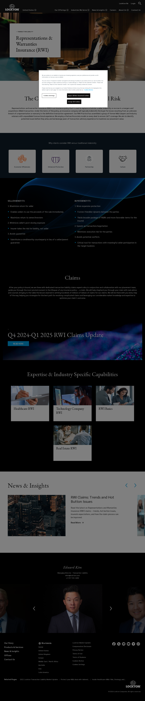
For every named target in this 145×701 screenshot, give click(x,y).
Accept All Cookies (74, 102)
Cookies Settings (49, 95)
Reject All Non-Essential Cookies (78, 95)
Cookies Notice (88, 90)
